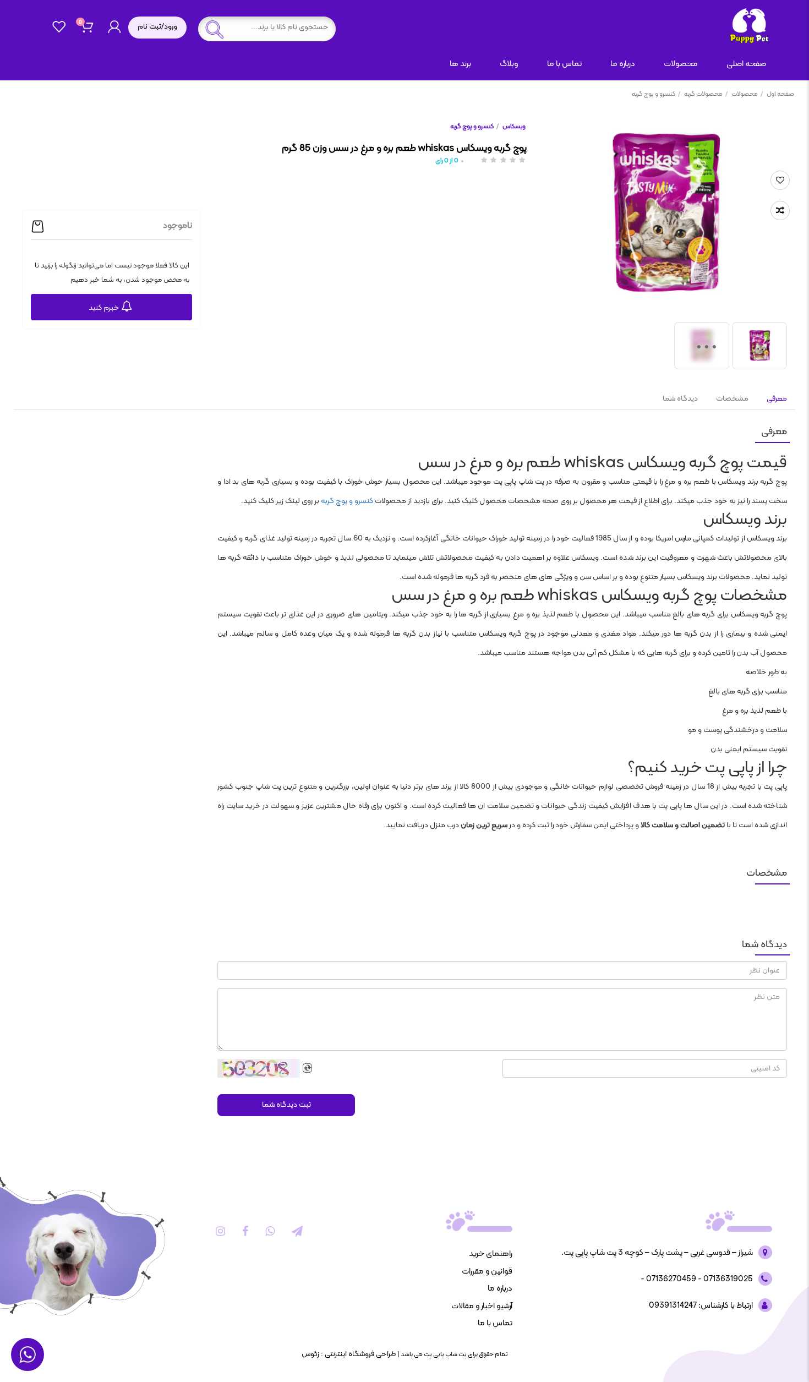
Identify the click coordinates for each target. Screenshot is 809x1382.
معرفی (776, 399)
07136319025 (727, 1279)
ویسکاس (514, 127)
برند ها (460, 64)
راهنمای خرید (490, 1254)
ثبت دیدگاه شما (286, 1105)
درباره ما (622, 64)
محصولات (747, 94)
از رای (446, 161)
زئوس (310, 1354)
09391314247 (673, 1305)
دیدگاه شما (680, 399)
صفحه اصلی (746, 64)
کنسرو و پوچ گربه (656, 94)
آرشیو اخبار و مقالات (481, 1306)
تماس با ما (564, 64)
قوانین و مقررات (487, 1271)
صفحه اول (780, 94)
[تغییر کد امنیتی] (308, 1068)
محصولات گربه (706, 94)
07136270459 (670, 1279)
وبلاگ (509, 64)
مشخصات (732, 399)
